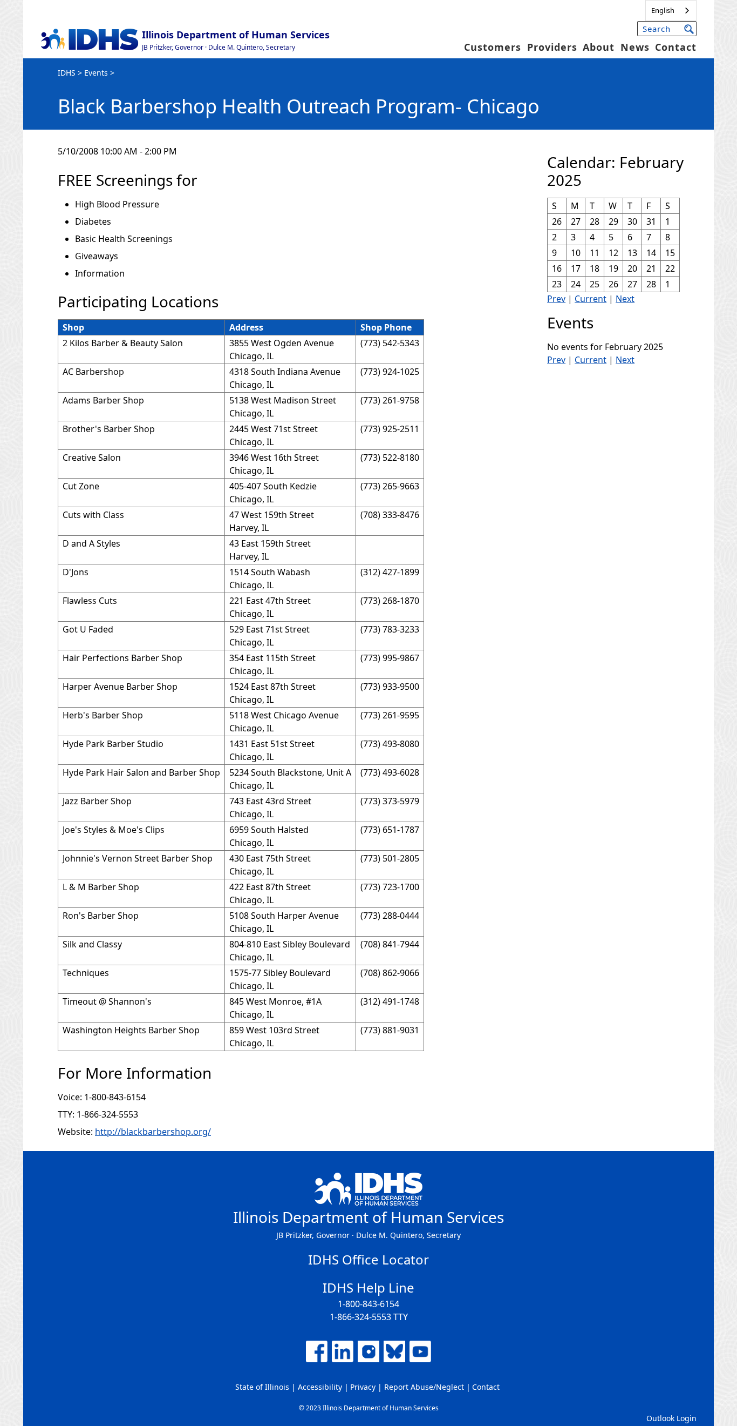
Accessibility (320, 1387)
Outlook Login (671, 1418)
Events (96, 73)
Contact (676, 47)
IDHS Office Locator (368, 1259)
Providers (552, 47)
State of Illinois (262, 1387)
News (635, 47)
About (599, 47)
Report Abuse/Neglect (424, 1387)
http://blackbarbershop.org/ (153, 1132)
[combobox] (671, 10)
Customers (492, 47)
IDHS (67, 73)
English (662, 10)
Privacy (363, 1387)
